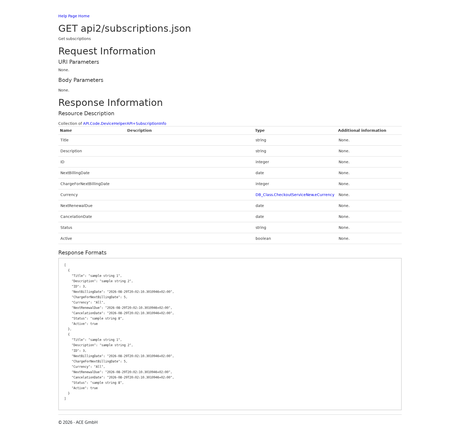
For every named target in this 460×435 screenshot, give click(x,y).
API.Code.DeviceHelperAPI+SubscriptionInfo (124, 123)
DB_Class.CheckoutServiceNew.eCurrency (295, 195)
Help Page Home (74, 16)
